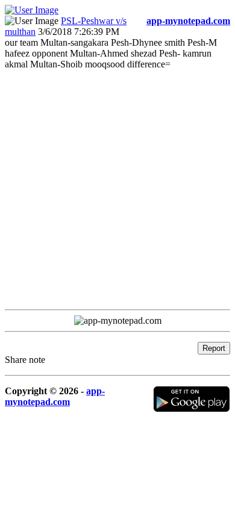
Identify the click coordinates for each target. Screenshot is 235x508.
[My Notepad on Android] (191, 409)
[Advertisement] (117, 187)
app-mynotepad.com (55, 396)
